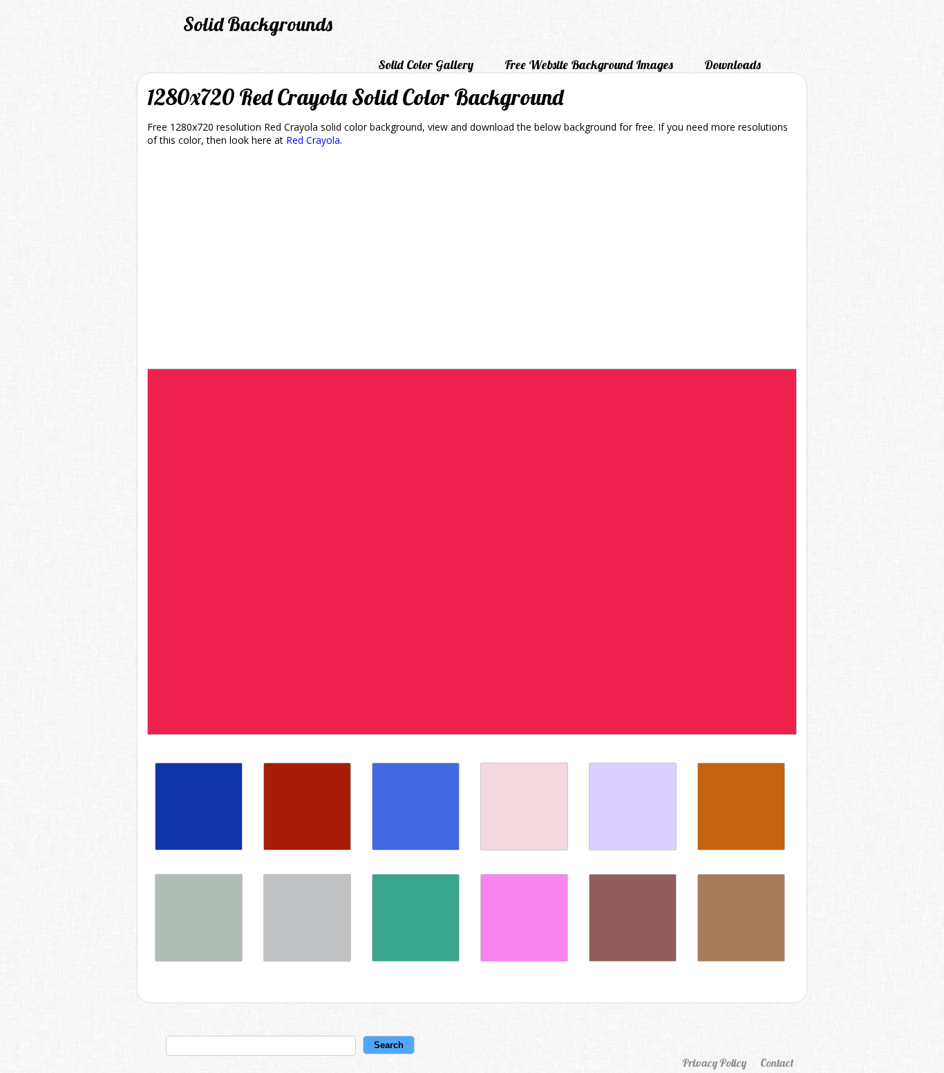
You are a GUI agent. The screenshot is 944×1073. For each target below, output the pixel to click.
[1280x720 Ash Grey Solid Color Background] (199, 957)
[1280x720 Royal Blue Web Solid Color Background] (416, 846)
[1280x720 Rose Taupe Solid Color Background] (633, 957)
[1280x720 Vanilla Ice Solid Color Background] (524, 846)
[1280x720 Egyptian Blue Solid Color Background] (199, 846)
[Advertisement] (472, 260)
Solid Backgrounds (257, 24)
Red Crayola (313, 140)
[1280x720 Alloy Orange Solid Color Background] (741, 846)
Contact (776, 1063)
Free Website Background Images (588, 65)
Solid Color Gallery (425, 65)
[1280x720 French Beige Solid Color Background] (741, 957)
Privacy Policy (714, 1063)
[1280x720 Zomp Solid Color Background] (416, 957)
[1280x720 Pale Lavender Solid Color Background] (633, 846)
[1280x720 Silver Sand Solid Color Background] (307, 957)
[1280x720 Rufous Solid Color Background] (307, 846)
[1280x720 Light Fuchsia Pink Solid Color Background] (524, 957)
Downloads (732, 65)
